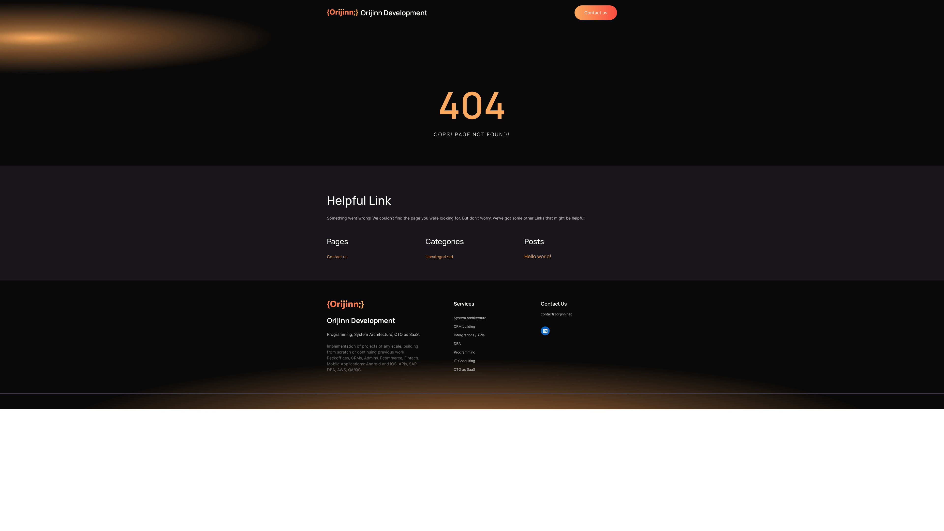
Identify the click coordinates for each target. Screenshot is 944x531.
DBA (457, 343)
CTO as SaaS (464, 369)
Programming (464, 352)
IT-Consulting (464, 361)
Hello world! (537, 256)
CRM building (464, 326)
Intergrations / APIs (469, 335)
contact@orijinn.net (556, 314)
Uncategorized (439, 256)
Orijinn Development (394, 12)
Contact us (595, 12)
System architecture (470, 318)
